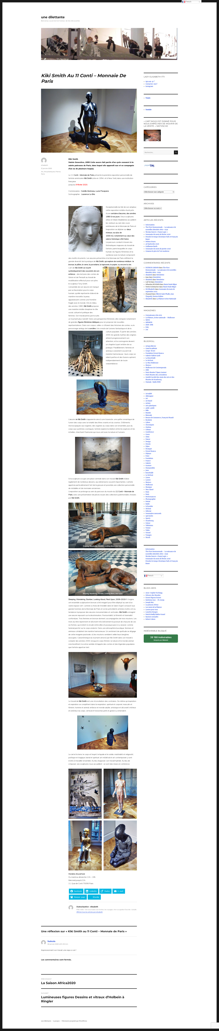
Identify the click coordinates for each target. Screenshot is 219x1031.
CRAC (147, 437)
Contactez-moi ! (151, 84)
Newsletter (160, 275)
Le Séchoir (149, 360)
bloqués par (162, 639)
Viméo (148, 98)
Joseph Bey (150, 602)
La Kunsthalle (150, 358)
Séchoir (148, 509)
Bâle (147, 410)
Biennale (149, 415)
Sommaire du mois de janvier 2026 (158, 249)
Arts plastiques (49, 171)
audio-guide (150, 408)
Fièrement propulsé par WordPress (74, 1021)
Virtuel (148, 533)
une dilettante (53, 17)
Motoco (148, 365)
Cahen (148, 422)
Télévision (149, 525)
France (58, 171)
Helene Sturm (151, 242)
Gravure (148, 466)
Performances (151, 497)
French (150, 576)
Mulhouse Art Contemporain (156, 368)
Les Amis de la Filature (154, 607)
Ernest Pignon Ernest (153, 598)
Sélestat (148, 511)
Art (42, 171)
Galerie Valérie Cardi (153, 356)
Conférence (150, 432)
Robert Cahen (150, 619)
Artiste (148, 403)
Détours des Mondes (153, 595)
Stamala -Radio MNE (153, 382)
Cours (148, 434)
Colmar (148, 430)
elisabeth (44, 165)
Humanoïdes (150, 468)
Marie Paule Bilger (170, 284)
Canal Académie (151, 348)
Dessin (148, 444)
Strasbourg (150, 521)
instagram (149, 86)
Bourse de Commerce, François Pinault (160, 418)
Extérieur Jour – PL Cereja (155, 600)
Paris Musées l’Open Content (156, 372)
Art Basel (149, 401)
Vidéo (148, 530)
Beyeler (148, 413)
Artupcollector (151, 346)
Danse (148, 439)
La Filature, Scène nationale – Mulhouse (160, 318)
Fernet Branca (151, 451)
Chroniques (150, 425)
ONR (147, 370)
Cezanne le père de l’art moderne (157, 251)
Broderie (149, 420)
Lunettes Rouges (152, 612)
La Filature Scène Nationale (166, 299)
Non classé (149, 490)
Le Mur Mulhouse (152, 363)
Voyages (149, 535)
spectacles (149, 516)
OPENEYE (149, 322)
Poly (147, 327)
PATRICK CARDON (152, 268)
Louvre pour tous (152, 610)
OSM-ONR (149, 325)
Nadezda (51, 941)
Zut (147, 330)
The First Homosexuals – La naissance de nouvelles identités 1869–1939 (161, 270)
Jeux (147, 470)
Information (150, 225)
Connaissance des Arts (154, 315)
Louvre (148, 480)
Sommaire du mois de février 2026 (158, 234)
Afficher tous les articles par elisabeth (89, 912)
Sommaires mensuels (153, 513)
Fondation (149, 458)
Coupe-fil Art (150, 351)
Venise (148, 528)
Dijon (148, 446)
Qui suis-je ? (150, 82)
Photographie (150, 499)
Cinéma (148, 427)
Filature (148, 454)
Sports (148, 518)
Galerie (148, 463)
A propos (56, 1021)
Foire (147, 456)
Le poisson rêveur (152, 605)
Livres (148, 478)
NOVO (148, 320)
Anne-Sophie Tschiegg (154, 593)
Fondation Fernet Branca (155, 353)
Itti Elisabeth (150, 289)
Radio (148, 504)
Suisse (148, 523)
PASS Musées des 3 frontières (156, 375)
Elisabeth (149, 299)
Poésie (148, 501)
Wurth (148, 537)
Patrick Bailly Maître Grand (155, 614)
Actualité (149, 394)
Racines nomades (152, 617)
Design (148, 442)
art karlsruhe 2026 (152, 244)
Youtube (148, 110)
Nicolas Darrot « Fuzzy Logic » (157, 232)
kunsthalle (149, 473)
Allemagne (149, 396)
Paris (43, 174)
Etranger (149, 449)
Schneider (149, 506)
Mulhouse (149, 485)
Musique (149, 487)
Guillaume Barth (151, 246)
